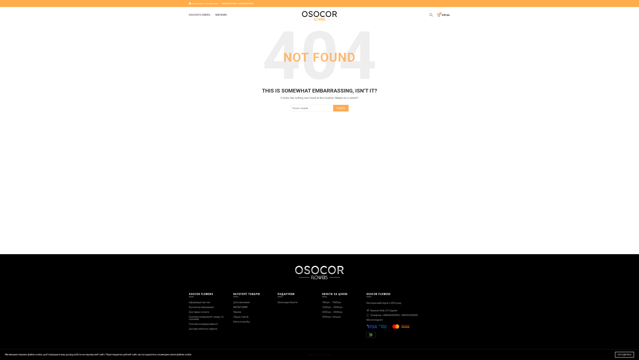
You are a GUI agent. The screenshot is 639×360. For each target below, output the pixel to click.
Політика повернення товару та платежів (206, 318)
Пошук (341, 108)
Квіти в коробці (241, 321)
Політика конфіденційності (203, 324)
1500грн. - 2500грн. (332, 307)
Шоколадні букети (288, 302)
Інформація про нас (199, 302)
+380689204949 (229, 3)
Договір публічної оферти (203, 329)
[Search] (431, 14)
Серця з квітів (240, 317)
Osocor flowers (199, 15)
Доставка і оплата (199, 312)
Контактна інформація (201, 307)
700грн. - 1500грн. (331, 302)
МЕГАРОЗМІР (240, 307)
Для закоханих (241, 302)
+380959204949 (245, 3)
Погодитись (624, 355)
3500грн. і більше (331, 317)
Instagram (377, 319)
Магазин (221, 15)
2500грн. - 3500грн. (332, 312)
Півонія (237, 312)
